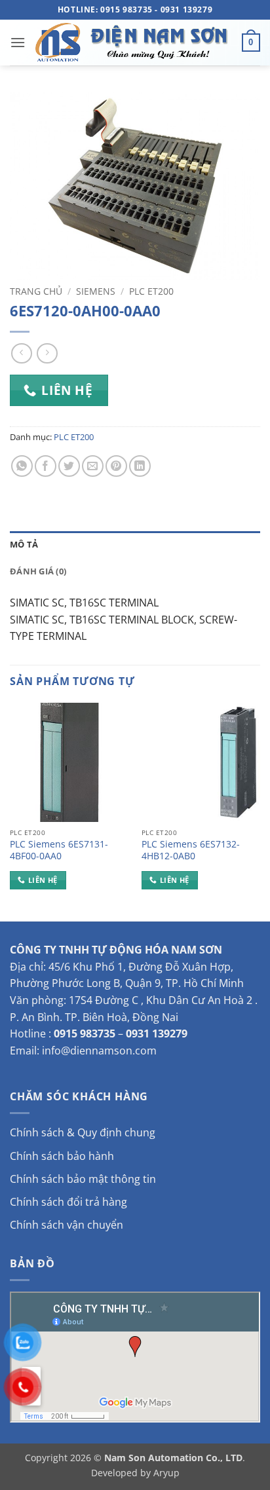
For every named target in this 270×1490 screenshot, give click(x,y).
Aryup (166, 1472)
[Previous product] (47, 353)
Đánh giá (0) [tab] (38, 571)
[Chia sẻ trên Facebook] (45, 466)
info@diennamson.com (99, 1050)
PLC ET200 (151, 291)
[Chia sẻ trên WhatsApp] (22, 466)
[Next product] (21, 353)
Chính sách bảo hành (62, 1156)
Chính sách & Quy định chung (82, 1132)
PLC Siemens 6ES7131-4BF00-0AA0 (59, 849)
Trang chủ (36, 291)
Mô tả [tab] (24, 544)
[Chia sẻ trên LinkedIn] (140, 466)
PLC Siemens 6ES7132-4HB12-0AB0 (191, 849)
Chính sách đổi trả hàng (68, 1202)
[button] (18, 42)
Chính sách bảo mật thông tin (83, 1179)
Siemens (95, 291)
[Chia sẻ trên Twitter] (69, 466)
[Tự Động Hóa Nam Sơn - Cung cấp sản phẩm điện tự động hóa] (133, 42)
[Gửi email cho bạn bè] (93, 466)
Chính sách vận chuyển (66, 1225)
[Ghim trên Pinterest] (116, 466)
